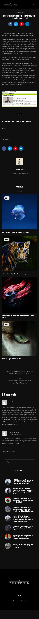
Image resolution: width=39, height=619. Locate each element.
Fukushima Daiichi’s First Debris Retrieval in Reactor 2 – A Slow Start (23, 527)
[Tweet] (16, 24)
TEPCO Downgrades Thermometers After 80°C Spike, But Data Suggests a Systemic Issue (23, 481)
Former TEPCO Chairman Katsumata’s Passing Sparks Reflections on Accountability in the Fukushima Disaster (23, 518)
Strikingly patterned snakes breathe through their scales (18, 316)
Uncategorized (19, 12)
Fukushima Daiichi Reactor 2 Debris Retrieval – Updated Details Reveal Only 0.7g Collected (23, 509)
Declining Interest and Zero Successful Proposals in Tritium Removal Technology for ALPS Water (22, 491)
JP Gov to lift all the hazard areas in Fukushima (16, 121)
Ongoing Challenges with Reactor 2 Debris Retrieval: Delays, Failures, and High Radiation (23, 536)
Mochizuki (19, 169)
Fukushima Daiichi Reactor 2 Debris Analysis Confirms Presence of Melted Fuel (23, 500)
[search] (32, 462)
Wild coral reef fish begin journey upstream (15, 232)
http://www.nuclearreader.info (15, 407)
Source (4, 128)
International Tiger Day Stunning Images (14, 274)
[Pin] (22, 24)
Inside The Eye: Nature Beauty (11, 358)
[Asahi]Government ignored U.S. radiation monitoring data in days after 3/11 (20, 371)
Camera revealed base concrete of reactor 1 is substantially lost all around (23, 545)
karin (11, 401)
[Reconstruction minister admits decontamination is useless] (19, 99)
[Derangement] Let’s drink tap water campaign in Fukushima (19, 381)
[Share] (10, 24)
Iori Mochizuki (6, 139)
